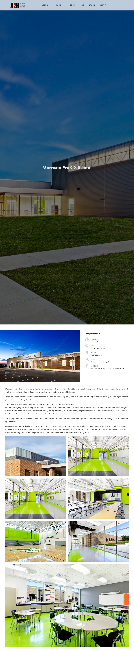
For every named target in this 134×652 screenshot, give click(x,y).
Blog (82, 5)
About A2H (46, 5)
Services (58, 5)
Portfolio (72, 5)
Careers (92, 5)
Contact (103, 5)
